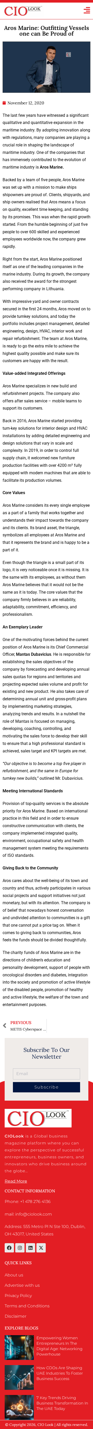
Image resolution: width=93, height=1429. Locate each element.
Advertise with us (22, 1285)
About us (14, 1275)
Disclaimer (15, 1316)
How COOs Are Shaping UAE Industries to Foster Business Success (59, 1373)
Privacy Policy (18, 1295)
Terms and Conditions (27, 1305)
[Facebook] (9, 1247)
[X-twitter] (41, 1247)
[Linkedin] (30, 1247)
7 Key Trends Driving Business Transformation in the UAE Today (62, 1403)
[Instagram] (20, 1247)
